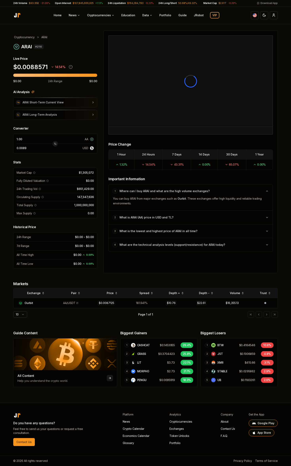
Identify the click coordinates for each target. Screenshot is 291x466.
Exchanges (176, 428)
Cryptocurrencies (99, 15)
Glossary (128, 443)
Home (58, 15)
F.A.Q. (224, 435)
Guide (182, 15)
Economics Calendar (136, 435)
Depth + (174, 293)
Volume (235, 293)
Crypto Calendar (133, 428)
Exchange (34, 293)
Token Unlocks (179, 435)
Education (128, 15)
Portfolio (165, 15)
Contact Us (24, 442)
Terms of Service (266, 460)
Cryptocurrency (24, 37)
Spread (144, 293)
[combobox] (20, 314)
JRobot (199, 15)
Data (145, 15)
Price (110, 293)
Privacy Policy (243, 460)
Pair (73, 293)
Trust (263, 293)
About (224, 421)
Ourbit (182, 198)
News (73, 15)
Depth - (204, 293)
